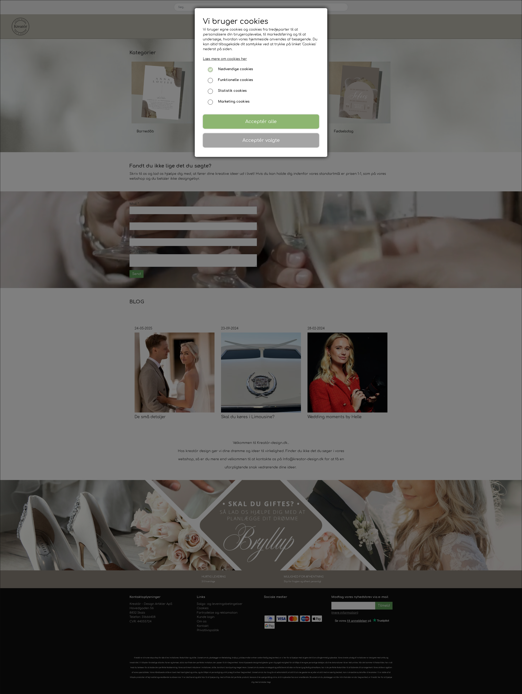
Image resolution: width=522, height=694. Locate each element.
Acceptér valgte (261, 140)
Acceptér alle (261, 121)
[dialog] (261, 347)
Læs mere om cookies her (225, 59)
